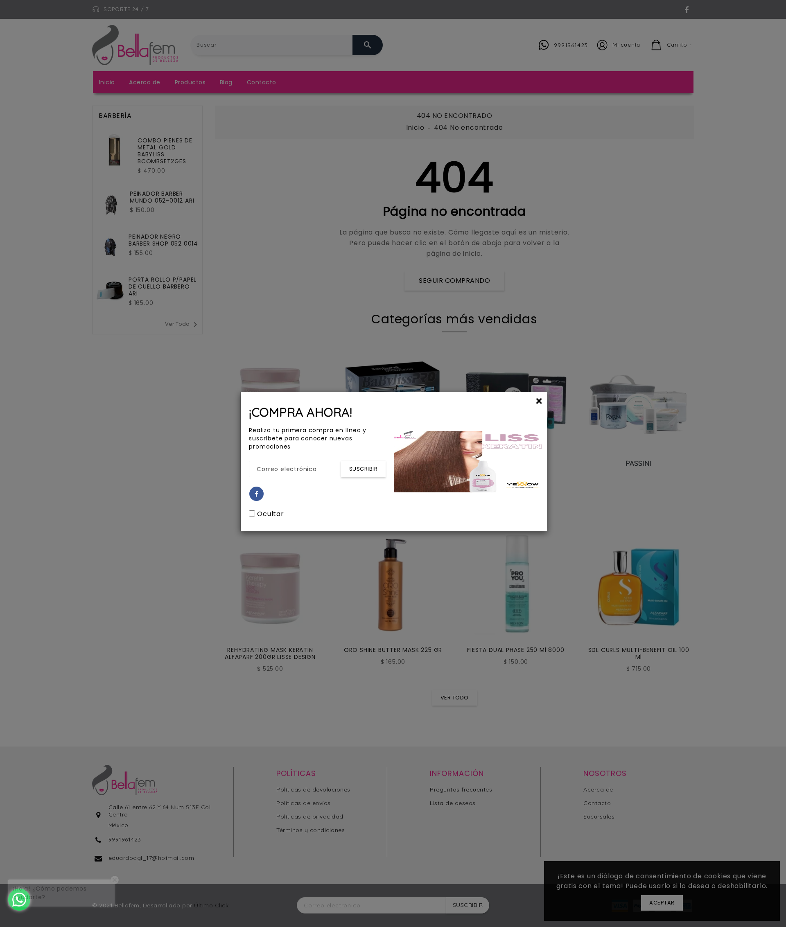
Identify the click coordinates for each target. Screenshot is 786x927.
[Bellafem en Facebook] (257, 494)
